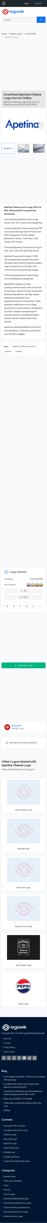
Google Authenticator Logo (16, 1130)
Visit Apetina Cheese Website (23, 742)
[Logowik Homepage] (13, 11)
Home (4, 33)
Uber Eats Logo (10, 1143)
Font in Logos (9, 1194)
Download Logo (25, 665)
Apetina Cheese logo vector (24, 346)
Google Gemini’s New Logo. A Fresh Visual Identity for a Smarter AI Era (21, 1085)
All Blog (7, 1110)
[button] (40, 125)
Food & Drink (30, 33)
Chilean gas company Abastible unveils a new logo (22, 1104)
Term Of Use (9, 1052)
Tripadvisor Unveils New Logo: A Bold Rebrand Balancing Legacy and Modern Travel (23, 1092)
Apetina (8, 351)
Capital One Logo (11, 1148)
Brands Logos (16, 33)
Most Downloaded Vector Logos (17, 1203)
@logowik (16, 725)
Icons (6, 1185)
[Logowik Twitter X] (9, 1058)
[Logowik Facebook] (4, 1058)
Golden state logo (11, 1157)
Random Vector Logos (13, 1216)
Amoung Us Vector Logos (14, 1125)
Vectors (7, 1189)
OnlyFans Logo (10, 1134)
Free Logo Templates (13, 1181)
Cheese (18, 351)
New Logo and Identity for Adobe (18, 1098)
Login (26, 3)
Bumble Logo (9, 1152)
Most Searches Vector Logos (16, 1212)
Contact (7, 1043)
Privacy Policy (9, 1047)
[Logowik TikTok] (29, 1058)
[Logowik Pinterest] (19, 1058)
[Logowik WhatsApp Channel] (34, 1058)
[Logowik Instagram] (14, 1058)
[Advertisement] (23, 65)
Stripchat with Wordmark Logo (17, 1161)
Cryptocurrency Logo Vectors (17, 1207)
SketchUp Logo (10, 1139)
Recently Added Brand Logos (16, 1198)
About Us (7, 1038)
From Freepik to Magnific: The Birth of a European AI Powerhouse (24, 1078)
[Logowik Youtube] (24, 1058)
